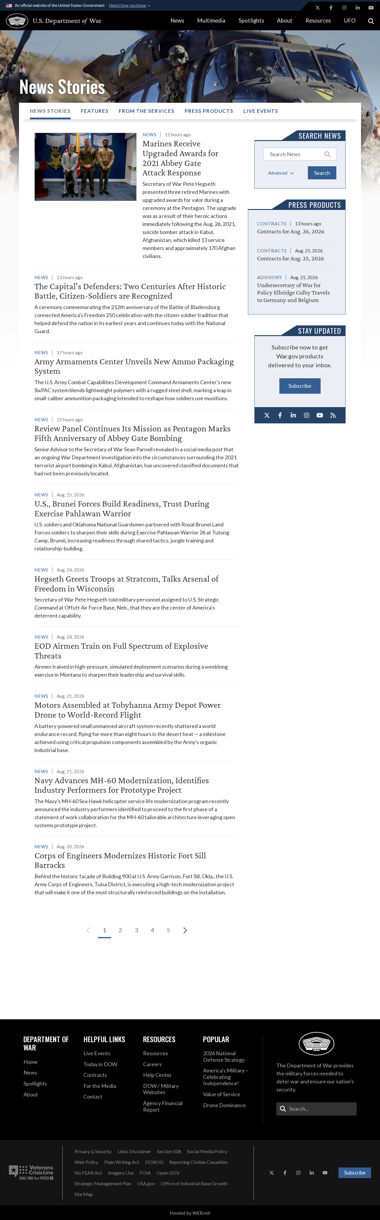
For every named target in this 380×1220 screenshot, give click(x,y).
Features (95, 111)
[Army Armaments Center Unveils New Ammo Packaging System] (136, 375)
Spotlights (251, 20)
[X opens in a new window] (317, 7)
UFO (350, 20)
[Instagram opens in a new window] (344, 7)
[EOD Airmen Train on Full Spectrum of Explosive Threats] (136, 656)
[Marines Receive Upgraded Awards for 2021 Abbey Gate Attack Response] (136, 195)
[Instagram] (306, 415)
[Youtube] (320, 415)
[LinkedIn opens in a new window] (357, 7)
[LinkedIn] (293, 415)
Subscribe (300, 385)
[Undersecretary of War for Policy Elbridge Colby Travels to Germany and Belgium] (296, 286)
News (177, 20)
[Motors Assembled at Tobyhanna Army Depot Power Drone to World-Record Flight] (136, 723)
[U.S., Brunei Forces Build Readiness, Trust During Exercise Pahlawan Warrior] (136, 521)
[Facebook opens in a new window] (331, 7)
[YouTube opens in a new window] (371, 7)
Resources (318, 20)
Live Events (260, 111)
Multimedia (211, 20)
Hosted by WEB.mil (190, 1213)
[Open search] (371, 20)
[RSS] (333, 415)
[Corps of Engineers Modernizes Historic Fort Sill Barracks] (136, 869)
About (284, 20)
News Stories (50, 111)
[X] (267, 415)
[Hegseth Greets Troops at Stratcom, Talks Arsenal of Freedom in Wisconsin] (136, 593)
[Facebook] (280, 415)
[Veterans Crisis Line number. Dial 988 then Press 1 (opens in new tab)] (31, 1172)
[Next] (184, 930)
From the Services (147, 111)
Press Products (209, 111)
